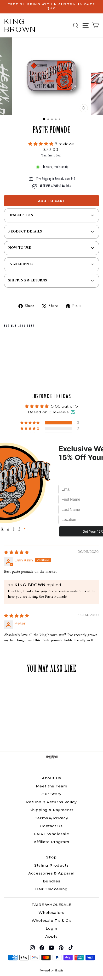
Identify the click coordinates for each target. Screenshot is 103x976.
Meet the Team (51, 786)
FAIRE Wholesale (51, 834)
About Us (51, 778)
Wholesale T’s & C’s (52, 920)
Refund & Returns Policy (51, 802)
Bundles (51, 881)
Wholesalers (51, 912)
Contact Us (51, 826)
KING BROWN (20, 25)
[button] (41, 143)
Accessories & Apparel (51, 873)
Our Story (51, 794)
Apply (51, 936)
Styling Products (51, 865)
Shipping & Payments (52, 810)
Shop (51, 857)
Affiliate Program (51, 841)
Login (51, 928)
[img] (16, 552)
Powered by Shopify (51, 970)
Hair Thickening (51, 889)
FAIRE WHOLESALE (51, 904)
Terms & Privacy (51, 818)
